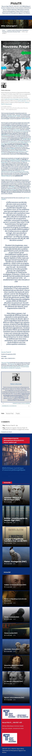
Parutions (15, 108)
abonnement (11, 364)
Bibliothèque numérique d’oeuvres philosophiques (13, 469)
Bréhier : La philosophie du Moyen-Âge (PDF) (15, 519)
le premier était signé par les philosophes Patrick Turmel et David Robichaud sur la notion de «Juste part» (15, 367)
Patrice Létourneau (5, 90)
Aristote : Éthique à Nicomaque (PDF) (12, 499)
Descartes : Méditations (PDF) (13, 665)
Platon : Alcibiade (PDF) (11, 617)
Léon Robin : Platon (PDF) (12, 649)
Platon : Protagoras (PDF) (15, 561)
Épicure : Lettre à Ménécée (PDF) (14, 697)
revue (4, 137)
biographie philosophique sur (14, 151)
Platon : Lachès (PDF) (10, 633)
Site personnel (8, 104)
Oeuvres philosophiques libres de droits (15, 464)
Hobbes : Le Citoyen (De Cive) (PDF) (15, 585)
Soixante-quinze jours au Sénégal (21, 403)
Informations (10, 108)
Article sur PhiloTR (12, 399)
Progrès (18, 413)
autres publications (22, 100)
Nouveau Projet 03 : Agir (12, 425)
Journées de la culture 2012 (9, 405)
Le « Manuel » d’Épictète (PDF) (13, 681)
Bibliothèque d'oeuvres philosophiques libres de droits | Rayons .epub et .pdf (14, 440)
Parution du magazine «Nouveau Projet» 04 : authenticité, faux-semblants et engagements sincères (16, 428)
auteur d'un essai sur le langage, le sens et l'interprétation (17, 99)
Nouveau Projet (6, 362)
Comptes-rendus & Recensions (6, 107)
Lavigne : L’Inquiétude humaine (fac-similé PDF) (15, 540)
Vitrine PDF (7, 482)
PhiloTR (16, 3)
